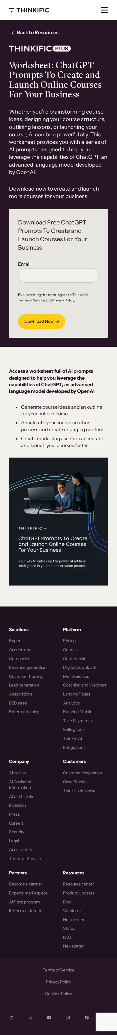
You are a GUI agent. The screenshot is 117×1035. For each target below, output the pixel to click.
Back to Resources (37, 32)
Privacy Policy (63, 300)
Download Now (39, 321)
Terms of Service (31, 300)
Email (24, 264)
